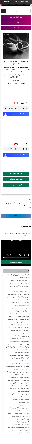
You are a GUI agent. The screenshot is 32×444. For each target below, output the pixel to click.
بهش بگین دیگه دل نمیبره (22, 433)
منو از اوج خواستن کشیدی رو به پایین (19, 286)
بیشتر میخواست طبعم (23, 391)
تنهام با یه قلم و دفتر (24, 402)
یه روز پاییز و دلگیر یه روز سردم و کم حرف (18, 294)
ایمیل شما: (28, 226)
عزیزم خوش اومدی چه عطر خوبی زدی (19, 308)
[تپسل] (1, 5)
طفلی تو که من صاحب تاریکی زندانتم (19, 383)
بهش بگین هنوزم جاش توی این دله (20, 325)
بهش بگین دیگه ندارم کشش (22, 352)
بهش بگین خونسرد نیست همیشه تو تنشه (18, 377)
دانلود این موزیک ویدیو (16, 262)
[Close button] (31, 5)
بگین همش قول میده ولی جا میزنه (20, 358)
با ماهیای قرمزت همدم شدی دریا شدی (19, 341)
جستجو (3, 11)
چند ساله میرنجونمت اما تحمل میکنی (20, 400)
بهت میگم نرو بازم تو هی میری (21, 305)
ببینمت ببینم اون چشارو (23, 322)
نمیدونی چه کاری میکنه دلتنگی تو (20, 430)
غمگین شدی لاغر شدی (23, 289)
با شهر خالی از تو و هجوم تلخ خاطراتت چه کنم (17, 369)
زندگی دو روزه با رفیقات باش (21, 336)
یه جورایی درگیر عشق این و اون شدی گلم (18, 427)
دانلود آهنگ (25, 75)
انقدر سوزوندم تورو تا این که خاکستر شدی (18, 380)
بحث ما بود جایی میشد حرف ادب (20, 405)
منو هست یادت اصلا (24, 278)
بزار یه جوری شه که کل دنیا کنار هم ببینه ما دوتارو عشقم (15, 333)
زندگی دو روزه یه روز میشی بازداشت (19, 330)
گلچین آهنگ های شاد (16, 185)
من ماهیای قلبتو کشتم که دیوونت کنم (19, 355)
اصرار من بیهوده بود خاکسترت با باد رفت (19, 408)
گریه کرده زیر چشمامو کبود (22, 422)
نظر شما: (28, 208)
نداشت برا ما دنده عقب (23, 397)
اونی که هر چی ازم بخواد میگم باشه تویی (18, 344)
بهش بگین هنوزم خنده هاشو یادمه (20, 364)
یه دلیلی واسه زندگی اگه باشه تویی (20, 339)
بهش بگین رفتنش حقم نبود (22, 425)
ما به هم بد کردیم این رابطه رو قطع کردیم (18, 319)
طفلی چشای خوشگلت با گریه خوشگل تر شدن (17, 327)
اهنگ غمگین (16, 28)
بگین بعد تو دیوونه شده (23, 361)
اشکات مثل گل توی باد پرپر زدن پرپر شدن (18, 316)
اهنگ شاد (16, 23)
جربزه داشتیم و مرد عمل (23, 419)
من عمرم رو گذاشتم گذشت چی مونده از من (18, 297)
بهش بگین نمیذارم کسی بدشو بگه (20, 303)
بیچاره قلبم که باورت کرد (23, 372)
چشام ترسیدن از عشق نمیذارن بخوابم (19, 300)
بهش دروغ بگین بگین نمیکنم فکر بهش (19, 388)
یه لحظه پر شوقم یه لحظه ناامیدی (20, 291)
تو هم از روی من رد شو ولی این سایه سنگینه (18, 275)
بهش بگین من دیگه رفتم (23, 411)
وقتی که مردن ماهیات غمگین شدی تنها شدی (17, 347)
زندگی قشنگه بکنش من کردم (21, 375)
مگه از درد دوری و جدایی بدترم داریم (19, 386)
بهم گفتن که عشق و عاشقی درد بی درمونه (18, 413)
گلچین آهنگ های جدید (16, 17)
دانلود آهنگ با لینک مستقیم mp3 (17, 114)
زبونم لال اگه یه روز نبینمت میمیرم (20, 416)
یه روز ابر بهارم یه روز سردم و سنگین (20, 280)
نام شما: (29, 220)
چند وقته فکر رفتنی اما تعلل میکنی (20, 394)
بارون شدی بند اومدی (10, 372)
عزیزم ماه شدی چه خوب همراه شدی (19, 283)
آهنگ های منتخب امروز (16, 174)
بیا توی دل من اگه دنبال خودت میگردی (19, 314)
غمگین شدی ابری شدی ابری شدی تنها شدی (17, 366)
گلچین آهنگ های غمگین (16, 179)
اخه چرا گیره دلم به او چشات (22, 311)
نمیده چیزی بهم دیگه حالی (22, 350)
